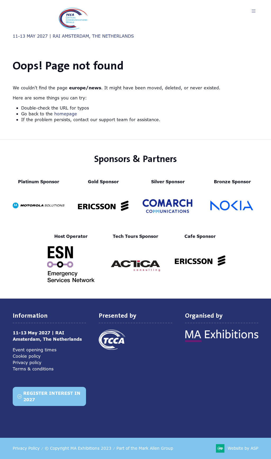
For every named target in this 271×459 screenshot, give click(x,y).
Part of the (144, 448)
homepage (65, 114)
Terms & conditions (33, 369)
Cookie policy (26, 356)
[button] (253, 11)
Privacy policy (27, 362)
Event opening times (34, 350)
